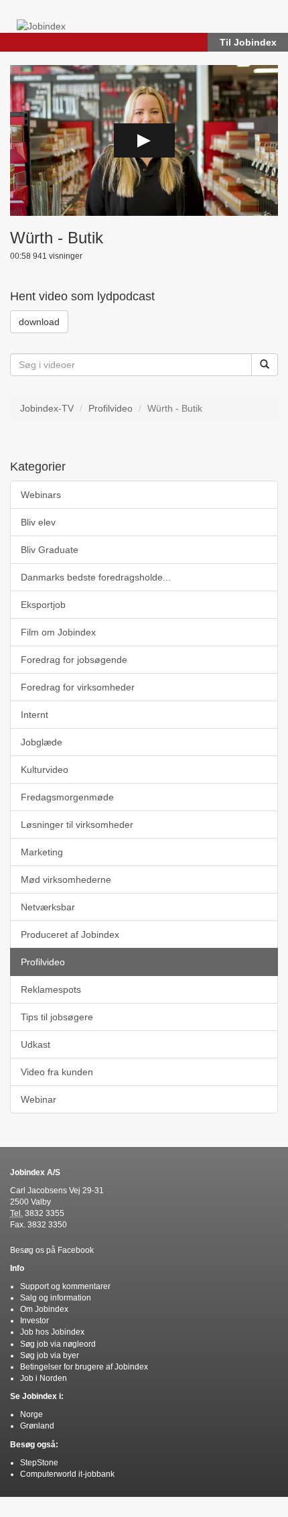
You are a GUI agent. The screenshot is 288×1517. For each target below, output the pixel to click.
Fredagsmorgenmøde (67, 797)
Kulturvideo (44, 769)
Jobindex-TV (47, 408)
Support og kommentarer (65, 1286)
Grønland (37, 1426)
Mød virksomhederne (66, 879)
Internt (34, 714)
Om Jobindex (44, 1309)
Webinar (38, 1099)
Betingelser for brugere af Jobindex (84, 1367)
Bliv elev (38, 522)
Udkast (35, 1044)
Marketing (42, 852)
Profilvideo (110, 408)
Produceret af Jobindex (70, 934)
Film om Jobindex (58, 632)
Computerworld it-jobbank (67, 1474)
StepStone (39, 1462)
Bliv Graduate (49, 549)
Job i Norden (43, 1378)
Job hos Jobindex (52, 1332)
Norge (31, 1414)
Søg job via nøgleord (58, 1344)
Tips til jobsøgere (57, 1017)
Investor (34, 1320)
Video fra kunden (57, 1072)
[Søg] (264, 364)
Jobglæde (41, 742)
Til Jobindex (248, 42)
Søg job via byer (49, 1355)
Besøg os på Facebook (52, 1250)
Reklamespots (51, 989)
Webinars (41, 494)
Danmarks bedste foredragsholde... (96, 577)
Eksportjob (43, 604)
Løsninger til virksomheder (77, 824)
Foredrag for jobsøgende (74, 659)
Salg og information (55, 1297)
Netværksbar (48, 907)
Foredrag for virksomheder (78, 687)
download (39, 321)
